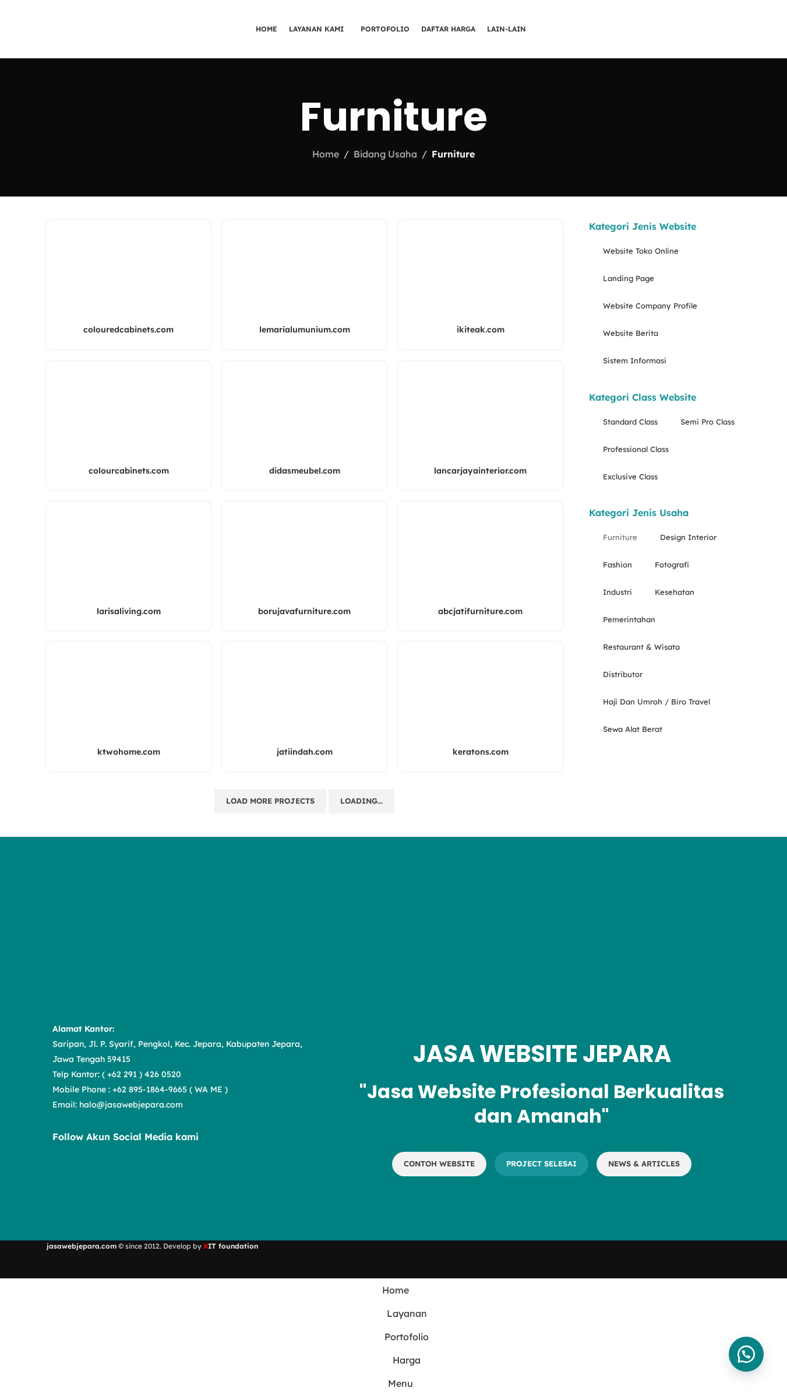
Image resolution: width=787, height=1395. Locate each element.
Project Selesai (541, 1163)
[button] (746, 1354)
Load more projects (270, 800)
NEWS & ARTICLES (644, 1163)
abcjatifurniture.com (480, 611)
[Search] (732, 29)
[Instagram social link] (93, 1176)
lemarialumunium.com (304, 329)
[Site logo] (93, 28)
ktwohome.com (128, 751)
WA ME (209, 1089)
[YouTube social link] (122, 1176)
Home (325, 154)
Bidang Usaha (385, 154)
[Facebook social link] (64, 1176)
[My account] (753, 29)
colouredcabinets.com (128, 329)
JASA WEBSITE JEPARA (542, 1054)
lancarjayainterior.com (480, 470)
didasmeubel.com (304, 470)
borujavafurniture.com (304, 611)
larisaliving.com (129, 611)
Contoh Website (439, 1163)
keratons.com (481, 751)
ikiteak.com (480, 329)
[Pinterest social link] (151, 1176)
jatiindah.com (305, 751)
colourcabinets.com (129, 470)
